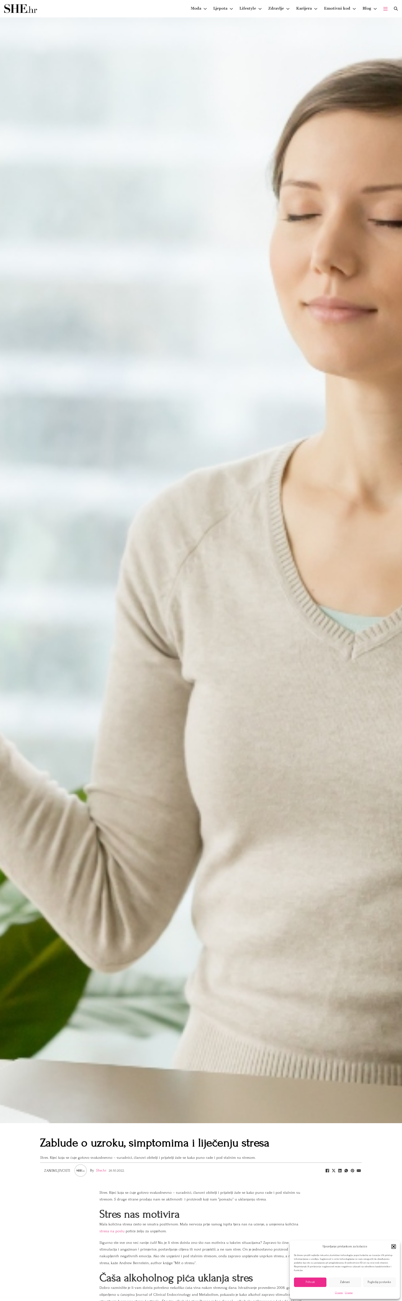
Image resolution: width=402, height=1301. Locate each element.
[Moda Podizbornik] (205, 9)
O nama (339, 1292)
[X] (333, 1170)
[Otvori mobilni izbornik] (385, 8)
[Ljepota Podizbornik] (231, 9)
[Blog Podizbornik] (375, 9)
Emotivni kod (337, 8)
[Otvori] (396, 9)
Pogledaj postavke (379, 1282)
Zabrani (345, 1282)
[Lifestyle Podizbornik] (260, 9)
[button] (394, 1246)
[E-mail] (359, 1170)
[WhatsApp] (346, 1170)
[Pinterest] (352, 1170)
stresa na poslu (112, 1231)
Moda (196, 8)
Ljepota (220, 8)
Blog (366, 8)
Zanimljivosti (57, 1170)
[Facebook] (327, 1170)
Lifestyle (248, 8)
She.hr (101, 1170)
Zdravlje (276, 8)
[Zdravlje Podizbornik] (288, 9)
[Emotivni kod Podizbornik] (354, 9)
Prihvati (310, 1282)
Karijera (304, 8)
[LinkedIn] (340, 1170)
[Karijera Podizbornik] (316, 9)
